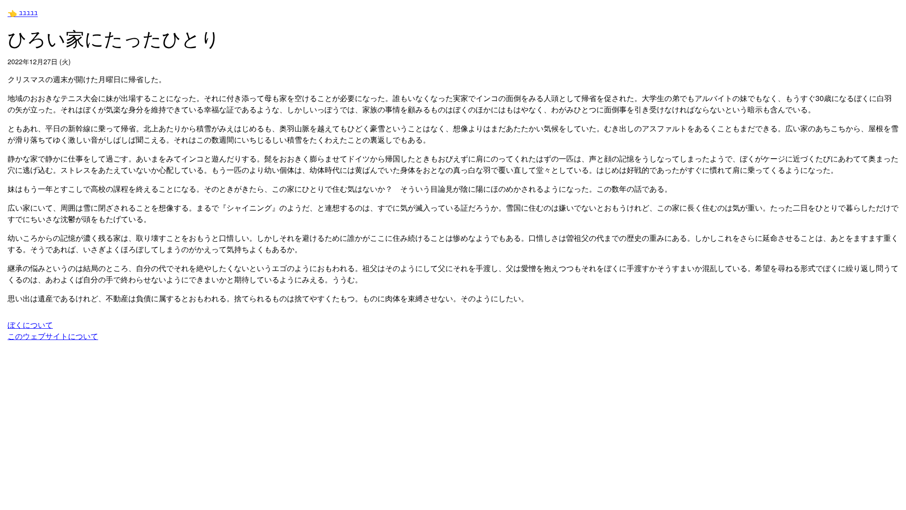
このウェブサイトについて (53, 336)
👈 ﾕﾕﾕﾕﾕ (23, 13)
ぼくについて (30, 324)
